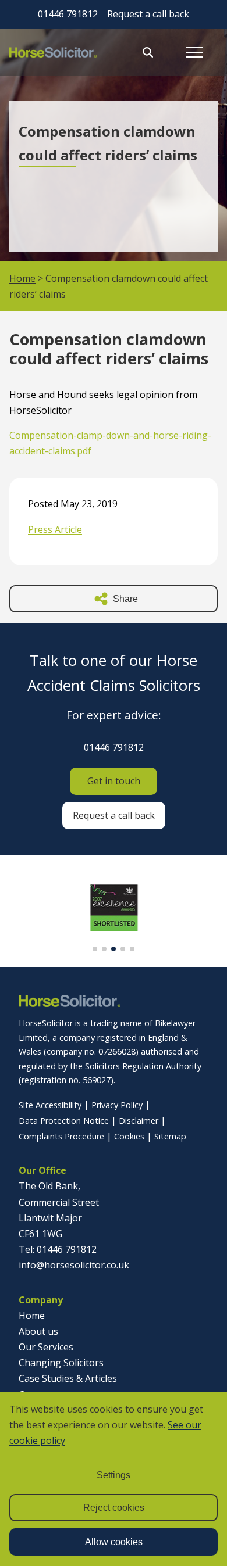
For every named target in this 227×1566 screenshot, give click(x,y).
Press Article (55, 529)
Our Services (46, 1347)
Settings (113, 1475)
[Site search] (148, 52)
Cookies (129, 1136)
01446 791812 (68, 14)
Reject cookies (113, 1508)
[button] (95, 949)
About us (38, 1331)
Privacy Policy (117, 1104)
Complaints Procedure (61, 1136)
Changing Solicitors (61, 1362)
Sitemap (170, 1136)
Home (22, 278)
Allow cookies (114, 1542)
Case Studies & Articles (68, 1378)
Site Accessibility (50, 1104)
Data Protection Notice (64, 1120)
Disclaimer (138, 1120)
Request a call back (148, 14)
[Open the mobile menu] (194, 52)
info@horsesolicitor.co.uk (74, 1265)
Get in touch (113, 781)
